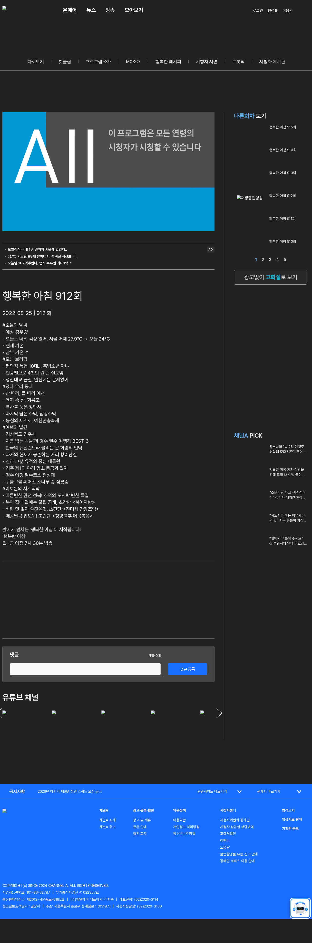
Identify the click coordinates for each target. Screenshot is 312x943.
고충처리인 (228, 834)
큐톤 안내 (140, 827)
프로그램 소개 (98, 61)
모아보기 (134, 10)
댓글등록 (187, 669)
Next (219, 713)
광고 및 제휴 (142, 820)
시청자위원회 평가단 (235, 820)
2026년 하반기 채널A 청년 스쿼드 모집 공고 (70, 791)
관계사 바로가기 (268, 791)
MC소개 (133, 61)
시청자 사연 (206, 61)
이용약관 (179, 820)
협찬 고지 (140, 834)
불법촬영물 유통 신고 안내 (239, 854)
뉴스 (91, 10)
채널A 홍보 (107, 827)
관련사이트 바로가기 (212, 791)
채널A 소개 (107, 820)
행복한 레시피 (168, 61)
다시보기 (35, 61)
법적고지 (288, 810)
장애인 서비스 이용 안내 (237, 861)
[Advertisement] (177, 599)
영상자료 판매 (292, 819)
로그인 (258, 10)
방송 (110, 10)
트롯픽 (238, 61)
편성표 (273, 10)
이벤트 (225, 840)
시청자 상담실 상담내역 (237, 827)
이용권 (288, 10)
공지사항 (17, 791)
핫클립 (64, 61)
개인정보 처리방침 (186, 827)
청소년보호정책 (184, 834)
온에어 (70, 10)
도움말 (225, 847)
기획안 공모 (290, 828)
